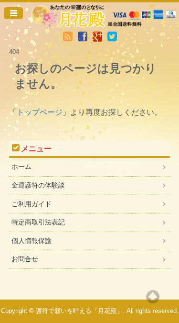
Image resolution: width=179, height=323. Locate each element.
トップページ (40, 112)
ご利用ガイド (31, 204)
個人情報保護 (31, 241)
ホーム (21, 166)
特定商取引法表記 (38, 222)
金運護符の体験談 (38, 185)
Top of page (153, 297)
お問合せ (24, 259)
